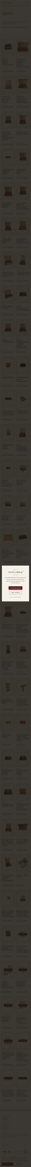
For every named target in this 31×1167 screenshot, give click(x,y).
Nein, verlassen (15, 592)
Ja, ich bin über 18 (16, 588)
